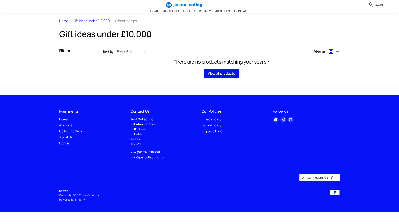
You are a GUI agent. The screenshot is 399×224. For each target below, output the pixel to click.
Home (154, 11)
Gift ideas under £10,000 (91, 21)
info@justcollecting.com (148, 157)
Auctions (171, 11)
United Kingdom (318, 177)
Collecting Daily (197, 11)
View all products (221, 73)
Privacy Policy (211, 119)
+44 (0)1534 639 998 (145, 152)
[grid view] (331, 51)
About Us (222, 11)
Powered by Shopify (72, 199)
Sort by (108, 51)
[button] (376, 4)
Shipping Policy (213, 131)
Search (63, 191)
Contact (241, 11)
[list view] (337, 51)
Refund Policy (211, 125)
